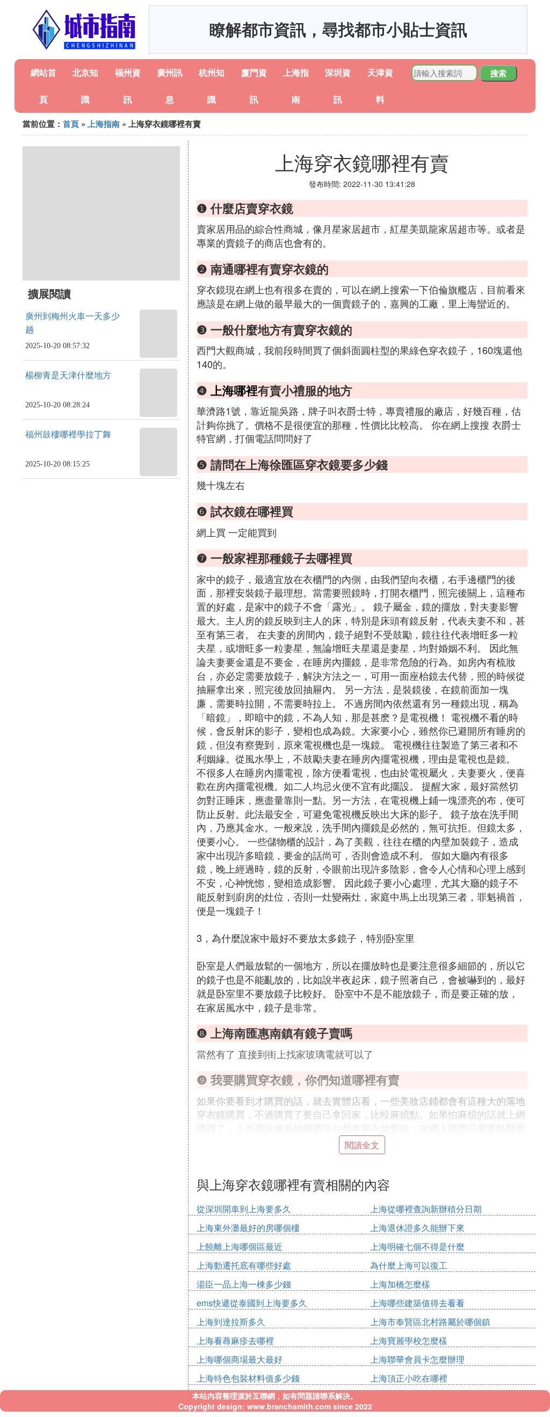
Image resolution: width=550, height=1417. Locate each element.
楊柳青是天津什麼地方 (68, 375)
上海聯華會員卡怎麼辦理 (417, 1359)
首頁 (71, 124)
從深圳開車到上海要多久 (244, 1209)
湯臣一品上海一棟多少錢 (244, 1284)
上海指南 (104, 124)
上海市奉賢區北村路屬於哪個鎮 (430, 1321)
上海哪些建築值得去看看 (417, 1303)
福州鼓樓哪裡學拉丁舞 (68, 434)
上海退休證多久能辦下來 (417, 1227)
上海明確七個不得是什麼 (417, 1246)
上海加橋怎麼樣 (400, 1284)
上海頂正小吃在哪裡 (408, 1378)
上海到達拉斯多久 (231, 1321)
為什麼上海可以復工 (408, 1265)
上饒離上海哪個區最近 (240, 1246)
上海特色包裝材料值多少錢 (248, 1378)
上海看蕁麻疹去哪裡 (235, 1340)
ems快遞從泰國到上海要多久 (252, 1303)
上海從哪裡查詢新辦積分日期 (426, 1209)
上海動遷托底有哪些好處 (244, 1265)
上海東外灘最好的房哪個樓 (248, 1227)
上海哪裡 (234, 390)
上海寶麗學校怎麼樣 (408, 1340)
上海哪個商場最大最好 (240, 1359)
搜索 (498, 73)
